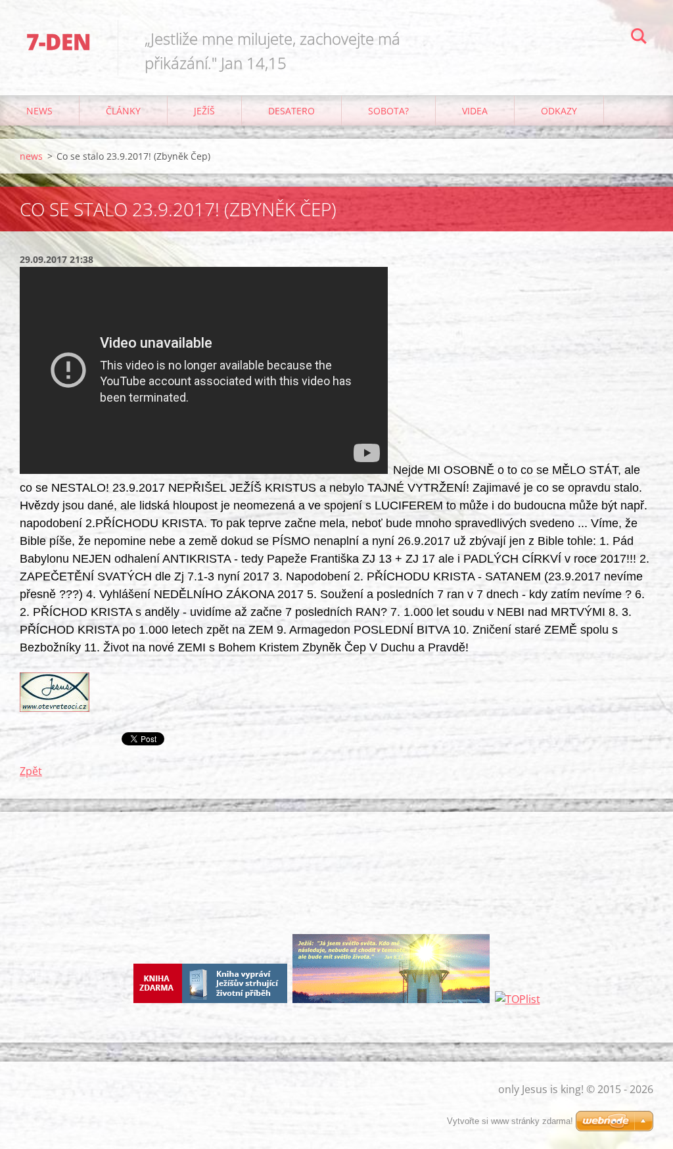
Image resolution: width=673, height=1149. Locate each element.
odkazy (559, 111)
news (39, 111)
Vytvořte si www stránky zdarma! (510, 1121)
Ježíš (204, 111)
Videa (475, 111)
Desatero (291, 111)
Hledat (639, 38)
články (123, 111)
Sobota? (388, 111)
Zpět (31, 771)
